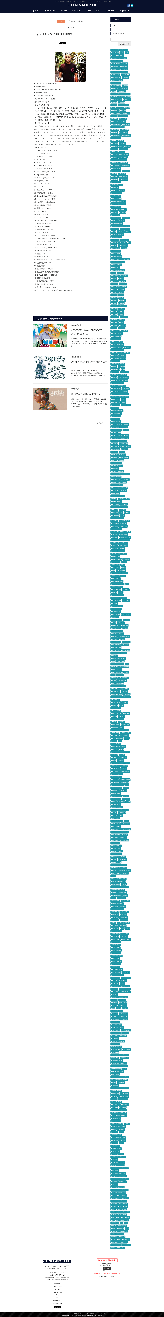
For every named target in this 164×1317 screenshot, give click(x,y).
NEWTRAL (122, 716)
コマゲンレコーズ (116, 1178)
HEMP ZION (121, 460)
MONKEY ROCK (116, 691)
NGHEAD (114, 721)
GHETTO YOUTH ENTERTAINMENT (120, 424)
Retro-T (127, 820)
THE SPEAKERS (126, 1030)
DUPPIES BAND (116, 369)
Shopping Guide (125, 11)
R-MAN (126, 785)
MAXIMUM (114, 655)
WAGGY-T (114, 1096)
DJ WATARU (123, 325)
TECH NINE (124, 1019)
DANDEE (125, 248)
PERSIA (124, 768)
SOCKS (120, 931)
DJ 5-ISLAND (115, 275)
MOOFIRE (125, 691)
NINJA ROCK (115, 727)
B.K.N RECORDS (116, 113)
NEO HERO (126, 713)
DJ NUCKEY (123, 306)
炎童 (126, 1222)
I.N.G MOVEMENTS (116, 501)
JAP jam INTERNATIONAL (118, 531)
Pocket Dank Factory (116, 776)
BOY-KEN (114, 173)
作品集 (125, 1206)
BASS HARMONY (116, 135)
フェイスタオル (115, 1198)
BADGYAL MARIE (116, 124)
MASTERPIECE (115, 652)
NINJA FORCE (126, 724)
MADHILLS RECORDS (117, 630)
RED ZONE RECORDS (117, 815)
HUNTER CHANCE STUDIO (118, 496)
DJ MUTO (114, 303)
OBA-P (127, 738)
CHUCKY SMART (125, 228)
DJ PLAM (122, 308)
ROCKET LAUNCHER (117, 851)
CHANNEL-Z (126, 217)
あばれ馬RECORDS (116, 1148)
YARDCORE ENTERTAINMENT (119, 1115)
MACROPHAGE (115, 628)
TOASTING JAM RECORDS (118, 1041)
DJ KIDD (114, 292)
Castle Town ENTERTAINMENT (119, 209)
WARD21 (114, 1099)
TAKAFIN (120, 1010)
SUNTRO (114, 999)
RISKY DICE (124, 837)
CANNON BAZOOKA (116, 193)
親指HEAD (122, 1236)
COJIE (128, 231)
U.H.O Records (115, 1071)
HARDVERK (115, 451)
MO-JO (123, 686)
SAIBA (118, 873)
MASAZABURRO (116, 644)
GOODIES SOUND (116, 432)
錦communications (116, 1245)
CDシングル (123, 212)
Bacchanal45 (123, 118)
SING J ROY (124, 920)
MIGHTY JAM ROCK (116, 669)
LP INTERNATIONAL (116, 619)
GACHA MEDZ (115, 407)
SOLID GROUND (116, 933)
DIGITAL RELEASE (118, 33)
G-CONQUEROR (116, 405)
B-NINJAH (127, 107)
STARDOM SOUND (116, 972)
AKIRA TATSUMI (115, 74)
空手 (128, 1228)
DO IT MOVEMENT (116, 336)
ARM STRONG (122, 91)
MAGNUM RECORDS (124, 636)
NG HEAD (121, 719)
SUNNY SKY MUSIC (125, 991)
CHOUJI (128, 226)
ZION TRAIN (115, 1140)
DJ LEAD (114, 294)
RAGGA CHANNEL (116, 793)
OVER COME (126, 752)
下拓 (120, 1206)
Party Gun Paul (115, 763)
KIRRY (113, 586)
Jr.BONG (114, 540)
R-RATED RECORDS (116, 787)
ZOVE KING (115, 1143)
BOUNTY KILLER (116, 168)
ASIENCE (114, 102)
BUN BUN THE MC (116, 182)
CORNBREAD (125, 239)
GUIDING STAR (124, 443)
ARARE (114, 91)
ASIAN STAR (127, 99)
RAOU (113, 801)
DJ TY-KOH (114, 322)
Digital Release (77, 11)
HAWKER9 (114, 454)
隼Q (124, 1245)
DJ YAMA (114, 328)
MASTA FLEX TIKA (116, 647)
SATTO (124, 884)
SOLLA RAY (125, 933)
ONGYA (122, 749)
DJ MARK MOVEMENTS (117, 297)
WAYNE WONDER (123, 1099)
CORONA (123, 242)
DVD (113, 29)
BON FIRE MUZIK (116, 165)
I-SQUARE (121, 498)
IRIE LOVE (123, 509)
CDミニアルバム (115, 215)
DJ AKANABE (124, 275)
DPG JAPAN (115, 355)
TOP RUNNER (115, 1052)
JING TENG (114, 537)
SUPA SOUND (122, 999)
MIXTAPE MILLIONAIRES (118, 683)
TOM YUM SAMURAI (116, 1046)
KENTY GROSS (115, 567)
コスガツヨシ (123, 1176)
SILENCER (120, 909)
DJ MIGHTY (123, 300)
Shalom (114, 898)
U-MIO (125, 1068)
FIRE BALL (124, 391)
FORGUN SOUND (124, 396)
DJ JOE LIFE (121, 289)
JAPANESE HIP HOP (117, 529)
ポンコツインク (115, 1200)
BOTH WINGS (126, 165)
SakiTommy (125, 873)
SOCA (113, 931)
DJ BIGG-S (114, 281)
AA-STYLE (114, 58)
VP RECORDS (115, 1093)
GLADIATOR (124, 427)
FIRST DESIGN (115, 394)
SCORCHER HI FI (116, 887)
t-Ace (113, 1008)
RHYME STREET (116, 823)
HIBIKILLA (114, 473)
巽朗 (120, 1214)
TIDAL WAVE (115, 1035)
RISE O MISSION (116, 834)
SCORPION (125, 887)
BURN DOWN (115, 187)
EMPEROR (123, 374)
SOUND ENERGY (126, 939)
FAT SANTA (126, 388)
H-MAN (128, 446)
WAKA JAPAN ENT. (124, 1096)
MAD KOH (114, 636)
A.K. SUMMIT (120, 55)
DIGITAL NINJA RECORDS (118, 270)
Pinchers (114, 774)
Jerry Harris (114, 534)
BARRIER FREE (125, 129)
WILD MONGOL (115, 1104)
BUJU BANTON (124, 179)
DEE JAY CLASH (116, 259)
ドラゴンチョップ (116, 1189)
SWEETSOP (124, 1005)
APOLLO (126, 85)
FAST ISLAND (122, 385)
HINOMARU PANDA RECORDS (119, 482)
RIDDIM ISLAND (126, 829)
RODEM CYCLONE (116, 853)
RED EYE (114, 812)
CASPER (123, 204)
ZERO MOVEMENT (116, 1134)
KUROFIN (114, 592)
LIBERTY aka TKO (116, 600)
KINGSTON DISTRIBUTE (117, 584)
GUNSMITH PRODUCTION (118, 446)
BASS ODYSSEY (116, 138)
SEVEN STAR (123, 892)
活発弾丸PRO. (115, 1222)
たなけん (123, 1156)
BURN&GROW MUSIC (117, 184)
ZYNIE (122, 1143)
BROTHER (114, 176)
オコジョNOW (115, 1170)
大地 (118, 1211)
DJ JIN (113, 289)
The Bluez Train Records (117, 1027)
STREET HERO (115, 986)
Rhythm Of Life (126, 823)
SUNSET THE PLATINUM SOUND (119, 997)
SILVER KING (115, 914)
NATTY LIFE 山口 (116, 708)
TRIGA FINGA (115, 1057)
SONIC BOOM (115, 936)
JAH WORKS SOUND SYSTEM (119, 523)
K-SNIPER (122, 551)
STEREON (114, 980)
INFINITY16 (124, 507)
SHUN (113, 909)
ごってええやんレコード (117, 1154)
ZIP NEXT (123, 1140)
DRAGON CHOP (116, 361)
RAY (129, 801)
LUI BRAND (121, 622)
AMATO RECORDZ (116, 77)
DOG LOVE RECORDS (117, 333)
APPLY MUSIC (124, 88)
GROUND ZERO (122, 440)
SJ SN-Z (120, 922)
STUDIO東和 (115, 991)
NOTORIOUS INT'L (124, 735)
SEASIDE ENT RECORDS (118, 889)
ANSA (113, 80)
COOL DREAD (115, 239)
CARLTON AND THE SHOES (118, 201)
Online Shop (51, 11)
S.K (113, 873)
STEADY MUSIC (116, 977)
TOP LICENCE (126, 1049)
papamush (121, 760)
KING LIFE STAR (116, 578)
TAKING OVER (124, 1013)
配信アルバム (126, 1239)
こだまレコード (115, 1151)
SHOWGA (123, 906)
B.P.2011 (114, 116)
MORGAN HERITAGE (117, 694)
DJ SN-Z (121, 314)
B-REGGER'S (115, 110)
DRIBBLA (114, 366)
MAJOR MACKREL (116, 641)
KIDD (113, 570)
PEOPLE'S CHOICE (116, 765)
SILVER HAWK (125, 911)
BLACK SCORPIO (124, 154)
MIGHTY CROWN (125, 666)
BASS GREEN (124, 132)
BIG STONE (115, 149)
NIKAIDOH (121, 721)
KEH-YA (124, 562)
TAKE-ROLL (115, 1013)
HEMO (113, 460)
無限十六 (114, 1225)
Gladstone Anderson (116, 429)
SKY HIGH (123, 925)
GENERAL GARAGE (116, 413)
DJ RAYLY (114, 311)
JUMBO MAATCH (116, 542)
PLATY (120, 774)
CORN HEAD (115, 242)
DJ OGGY (114, 308)
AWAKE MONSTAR (124, 104)
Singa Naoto (115, 917)
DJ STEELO (124, 317)
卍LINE (124, 1209)
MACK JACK (125, 625)
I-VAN (128, 498)
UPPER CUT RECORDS (117, 1077)
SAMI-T (114, 876)
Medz (113, 661)
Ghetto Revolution (116, 421)
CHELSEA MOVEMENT (117, 223)
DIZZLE (114, 272)
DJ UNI (121, 322)
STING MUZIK (123, 980)
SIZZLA (114, 922)
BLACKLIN (114, 154)
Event (98, 11)
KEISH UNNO (115, 564)
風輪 (129, 1245)
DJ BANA (121, 278)
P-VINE (122, 754)
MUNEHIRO (127, 697)
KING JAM (122, 575)
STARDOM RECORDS (117, 969)
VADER (114, 1082)
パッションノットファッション (119, 1192)
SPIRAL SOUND (116, 966)
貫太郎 (113, 1239)
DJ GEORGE (123, 283)
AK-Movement (124, 66)
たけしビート (115, 1156)
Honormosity (115, 487)
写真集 (118, 1209)
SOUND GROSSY (116, 942)
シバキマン (114, 1181)
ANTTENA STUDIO (116, 82)
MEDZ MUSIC (121, 661)
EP (120, 377)
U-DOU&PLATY (115, 1066)
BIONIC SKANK (124, 149)
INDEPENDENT (115, 507)
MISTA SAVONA (124, 677)
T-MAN (119, 1008)
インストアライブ (116, 1167)
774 (127, 52)
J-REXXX (128, 512)
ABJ (113, 60)
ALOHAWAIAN (126, 74)
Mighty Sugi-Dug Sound (117, 672)
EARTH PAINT (115, 372)
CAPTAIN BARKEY (116, 198)
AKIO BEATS (124, 71)
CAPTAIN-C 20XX (116, 195)
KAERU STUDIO (116, 556)
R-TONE (126, 787)
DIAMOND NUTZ (116, 267)
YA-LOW (124, 1110)
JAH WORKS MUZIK (124, 520)
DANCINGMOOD (116, 248)
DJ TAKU (122, 319)
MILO (113, 674)
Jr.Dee (120, 540)
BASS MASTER (126, 135)
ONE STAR (114, 749)
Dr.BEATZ (123, 355)
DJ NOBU (122, 303)
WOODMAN (123, 1107)
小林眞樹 (114, 1214)
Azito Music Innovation (117, 107)
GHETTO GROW (116, 418)
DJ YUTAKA (122, 328)
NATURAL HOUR (116, 710)
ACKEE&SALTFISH (116, 63)
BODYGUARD (124, 162)
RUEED (124, 867)
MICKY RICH (115, 666)
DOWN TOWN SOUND (117, 352)
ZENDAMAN (115, 1132)
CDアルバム (114, 212)
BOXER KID (126, 171)
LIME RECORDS (126, 614)
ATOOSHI (114, 104)
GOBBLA (126, 429)
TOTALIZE (126, 1054)
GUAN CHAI (115, 443)
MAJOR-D (122, 639)
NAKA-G (126, 702)
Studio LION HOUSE (125, 988)
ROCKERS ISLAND (116, 845)
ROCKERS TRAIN (116, 848)
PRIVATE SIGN (125, 782)
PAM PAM (124, 757)
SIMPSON (123, 914)
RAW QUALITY (121, 801)
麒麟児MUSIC (121, 1247)
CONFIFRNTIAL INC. (116, 237)
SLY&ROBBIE (115, 928)
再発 (113, 1209)
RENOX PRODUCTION (117, 820)
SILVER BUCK (115, 911)
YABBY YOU (115, 1112)
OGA (120, 741)
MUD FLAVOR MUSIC (117, 697)
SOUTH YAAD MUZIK (117, 955)
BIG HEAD (127, 146)
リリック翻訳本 (123, 1203)
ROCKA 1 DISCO (125, 840)
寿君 (123, 1211)
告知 (113, 1211)
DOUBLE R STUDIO (116, 347)
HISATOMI (114, 484)
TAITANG (126, 1008)
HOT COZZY (115, 490)
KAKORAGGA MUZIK (117, 559)
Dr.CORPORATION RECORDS (119, 358)
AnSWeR (120, 80)
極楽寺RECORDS (120, 1220)
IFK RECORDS (115, 504)
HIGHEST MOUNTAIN (125, 473)
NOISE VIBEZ (115, 732)
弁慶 (125, 1214)
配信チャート (124, 1242)
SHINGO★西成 (125, 900)
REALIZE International (117, 807)
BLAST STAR (124, 157)
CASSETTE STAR (116, 206)
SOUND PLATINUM (116, 950)
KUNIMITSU (126, 589)
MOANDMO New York (117, 688)
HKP (121, 484)
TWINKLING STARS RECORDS (119, 1063)
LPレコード (127, 619)
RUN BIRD (114, 870)
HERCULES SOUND (116, 462)
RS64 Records (123, 859)
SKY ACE (127, 922)
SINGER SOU (115, 920)
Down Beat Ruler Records (118, 350)
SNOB (128, 928)
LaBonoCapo (115, 597)
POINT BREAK (115, 779)
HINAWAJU (126, 479)
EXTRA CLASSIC (124, 380)
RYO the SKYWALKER (125, 870)
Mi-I (123, 663)
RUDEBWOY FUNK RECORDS (119, 864)
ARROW (114, 93)
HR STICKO (123, 490)
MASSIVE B (125, 644)
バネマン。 (125, 1189)
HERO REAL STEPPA (117, 465)
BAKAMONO (115, 127)
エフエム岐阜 (126, 1167)
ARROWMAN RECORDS (124, 93)
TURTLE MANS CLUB (117, 1060)
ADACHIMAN (115, 66)
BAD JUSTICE (126, 124)
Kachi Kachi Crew (123, 553)
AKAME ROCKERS (116, 69)
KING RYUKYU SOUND (117, 581)
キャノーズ (114, 1176)
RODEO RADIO (115, 856)
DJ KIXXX (121, 292)
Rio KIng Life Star (124, 831)
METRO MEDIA (115, 663)
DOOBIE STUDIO (116, 339)
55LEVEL (125, 49)
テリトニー (114, 1184)
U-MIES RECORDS (116, 1068)
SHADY (125, 895)
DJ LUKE (121, 294)
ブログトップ (116, 19)
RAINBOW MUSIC (116, 796)
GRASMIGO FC (124, 438)
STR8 (123, 983)
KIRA (127, 584)
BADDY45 (123, 121)
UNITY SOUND (115, 1074)
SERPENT (114, 892)
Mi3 (127, 663)
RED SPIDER (123, 812)
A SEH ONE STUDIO (116, 99)
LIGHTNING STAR (116, 611)
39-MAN (114, 49)
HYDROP (114, 498)
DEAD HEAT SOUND (116, 256)
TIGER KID (123, 1035)
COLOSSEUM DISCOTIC (117, 234)
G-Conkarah (122, 402)
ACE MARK (119, 60)
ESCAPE (126, 377)
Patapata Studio (125, 763)
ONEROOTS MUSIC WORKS (118, 746)
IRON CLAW (115, 512)
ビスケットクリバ (122, 1195)
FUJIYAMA (114, 402)
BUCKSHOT (115, 179)
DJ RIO (121, 311)
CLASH (114, 231)
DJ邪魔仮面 (114, 330)
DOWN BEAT (127, 347)
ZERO (122, 1132)
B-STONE (123, 110)
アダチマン (114, 1159)
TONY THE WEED (116, 1049)
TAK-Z (113, 1010)
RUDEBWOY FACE (116, 862)
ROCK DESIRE (115, 842)
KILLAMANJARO (121, 570)
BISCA (113, 151)
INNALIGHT (114, 509)
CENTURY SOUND (116, 217)
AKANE (125, 69)
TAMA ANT (114, 1016)
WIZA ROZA (115, 1107)
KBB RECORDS (115, 562)
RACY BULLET (115, 790)
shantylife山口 (122, 898)
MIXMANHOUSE (122, 680)
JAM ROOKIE (124, 526)
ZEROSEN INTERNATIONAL (118, 1137)
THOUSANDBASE (116, 1032)
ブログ (72, 27)
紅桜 (113, 1233)
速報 (119, 1239)
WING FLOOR (125, 1104)
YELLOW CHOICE (116, 1121)
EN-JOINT (114, 377)
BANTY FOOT (115, 129)
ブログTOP (101, 423)
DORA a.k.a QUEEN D (117, 341)
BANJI (122, 127)
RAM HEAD (125, 796)
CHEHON (122, 220)
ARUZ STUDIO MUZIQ (125, 96)
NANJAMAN (115, 705)
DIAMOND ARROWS (116, 264)
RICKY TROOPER (116, 826)
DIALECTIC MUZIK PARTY (118, 261)
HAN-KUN (125, 449)
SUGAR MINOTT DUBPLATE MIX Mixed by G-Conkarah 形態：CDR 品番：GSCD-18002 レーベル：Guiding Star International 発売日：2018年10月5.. (89, 373)
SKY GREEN (115, 925)
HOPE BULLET (124, 487)
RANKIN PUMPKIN (116, 798)
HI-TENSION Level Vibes (117, 471)
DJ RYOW (114, 314)
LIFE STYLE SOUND (117, 608)
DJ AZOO (114, 278)
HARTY (122, 451)
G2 (129, 405)
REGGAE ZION (115, 818)
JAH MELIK (114, 520)
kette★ (124, 567)
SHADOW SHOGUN (116, 895)
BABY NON (114, 118)
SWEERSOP (115, 1005)
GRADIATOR (115, 438)
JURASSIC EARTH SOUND (118, 548)
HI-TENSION (115, 468)
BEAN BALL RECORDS (117, 140)
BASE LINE (114, 132)
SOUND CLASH (115, 939)
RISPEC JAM (115, 840)
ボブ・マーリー (125, 1198)
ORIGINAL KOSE (116, 752)
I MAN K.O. (124, 504)
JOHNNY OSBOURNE (125, 537)
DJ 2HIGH (121, 272)
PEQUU (126, 765)
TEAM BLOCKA (123, 1016)
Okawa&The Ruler (116, 743)
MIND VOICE (115, 677)
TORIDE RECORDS (116, 1054)
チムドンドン (123, 1181)
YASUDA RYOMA (116, 1118)
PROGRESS (115, 785)
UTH (127, 1077)
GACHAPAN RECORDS (117, 410)
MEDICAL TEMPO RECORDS (118, 658)
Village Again (115, 1085)
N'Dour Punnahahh (116, 702)
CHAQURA (114, 220)
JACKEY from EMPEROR (117, 518)
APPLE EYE (115, 88)
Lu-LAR (114, 622)
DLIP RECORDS (124, 330)
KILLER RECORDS (116, 573)
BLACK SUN (115, 157)
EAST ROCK (115, 374)
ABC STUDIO (123, 58)
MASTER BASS (115, 650)
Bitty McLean (121, 151)
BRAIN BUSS (123, 173)
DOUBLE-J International (117, 344)
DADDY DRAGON (123, 245)
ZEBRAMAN (121, 1129)
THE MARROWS (116, 1030)
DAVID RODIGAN (116, 253)
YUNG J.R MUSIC (116, 1126)
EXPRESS (114, 380)
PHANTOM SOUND (125, 771)
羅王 (118, 1233)
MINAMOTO (120, 674)
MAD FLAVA (125, 628)
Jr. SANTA (127, 540)
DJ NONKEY (115, 306)
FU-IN (124, 399)
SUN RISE (114, 994)
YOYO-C (127, 1123)
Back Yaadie (115, 121)
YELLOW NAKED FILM (117, 1123)
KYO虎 (121, 592)
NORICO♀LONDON (126, 732)
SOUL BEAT (124, 936)
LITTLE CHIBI (115, 617)
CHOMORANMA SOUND (117, 226)
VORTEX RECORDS (116, 1090)
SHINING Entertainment (117, 903)
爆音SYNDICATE (123, 1225)
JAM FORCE (115, 526)
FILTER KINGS (115, 391)
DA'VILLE (114, 245)
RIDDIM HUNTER (116, 829)
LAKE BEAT (124, 597)
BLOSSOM (114, 160)
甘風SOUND (121, 1228)
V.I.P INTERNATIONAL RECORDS (119, 1079)
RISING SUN (115, 837)
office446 (114, 741)
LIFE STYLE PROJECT (117, 606)
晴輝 (113, 1217)
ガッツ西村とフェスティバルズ (119, 1173)
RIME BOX (114, 831)
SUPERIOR (114, 1002)
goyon (126, 435)
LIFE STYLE (126, 600)
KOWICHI (120, 586)
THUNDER (125, 1032)
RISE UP (125, 834)
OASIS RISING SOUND (117, 738)
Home (37, 11)
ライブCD (124, 1200)
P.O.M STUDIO (115, 757)
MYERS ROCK (115, 699)
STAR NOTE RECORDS (117, 975)
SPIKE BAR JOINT (116, 964)
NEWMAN (114, 716)
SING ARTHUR (124, 917)
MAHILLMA (114, 639)
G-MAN (124, 405)
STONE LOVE (115, 983)
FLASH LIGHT (125, 394)
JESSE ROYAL (123, 534)
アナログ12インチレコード (118, 1162)
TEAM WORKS (115, 1019)
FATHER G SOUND (116, 388)
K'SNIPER (114, 551)
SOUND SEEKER (116, 953)
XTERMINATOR (115, 1110)
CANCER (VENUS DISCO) (118, 190)
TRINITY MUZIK (124, 1057)
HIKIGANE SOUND (116, 476)
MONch (126, 688)
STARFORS (126, 972)
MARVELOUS (127, 641)
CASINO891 (115, 204)
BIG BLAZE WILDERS (117, 146)
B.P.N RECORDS (123, 116)
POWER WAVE (115, 782)
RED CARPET (125, 809)
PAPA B (114, 760)
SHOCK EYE (115, 906)
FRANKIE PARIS (116, 399)
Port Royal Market (126, 779)
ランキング (114, 1203)
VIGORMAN (121, 1082)
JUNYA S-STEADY (123, 545)
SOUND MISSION (116, 944)
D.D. (129, 242)
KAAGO (114, 553)
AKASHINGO (115, 71)
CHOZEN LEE (115, 228)
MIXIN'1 (114, 680)
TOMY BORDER (115, 1043)
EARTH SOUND (125, 372)
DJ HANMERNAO (116, 286)
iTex (122, 512)
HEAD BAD (114, 457)
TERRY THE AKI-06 (116, 1024)
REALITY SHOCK (116, 804)
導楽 (128, 1211)
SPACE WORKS (115, 958)
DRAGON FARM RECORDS (118, 363)
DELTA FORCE (126, 259)
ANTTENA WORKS (116, 85)
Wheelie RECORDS (116, 1101)
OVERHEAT (115, 754)
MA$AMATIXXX (115, 625)
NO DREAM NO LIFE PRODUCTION (120, 730)
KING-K (125, 573)
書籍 (118, 1217)
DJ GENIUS (114, 283)
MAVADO (124, 652)
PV (121, 785)
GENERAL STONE (116, 416)
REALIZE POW (115, 809)
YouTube (64, 11)
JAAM (123, 515)
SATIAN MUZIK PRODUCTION (119, 881)
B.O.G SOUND (126, 113)
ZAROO (114, 1129)
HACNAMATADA (115, 449)
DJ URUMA (114, 325)
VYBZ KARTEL (125, 1093)
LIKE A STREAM (116, 614)
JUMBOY (125, 542)
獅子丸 (113, 1228)
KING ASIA (114, 575)
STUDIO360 (115, 988)
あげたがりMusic (116, 1145)
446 (122, 52)
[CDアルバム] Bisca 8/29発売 (85, 394)
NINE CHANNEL (115, 724)
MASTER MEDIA (126, 650)
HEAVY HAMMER (124, 457)
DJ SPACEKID (115, 317)
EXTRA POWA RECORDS (118, 383)
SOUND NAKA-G (116, 947)
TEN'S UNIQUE (115, 1021)
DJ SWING (114, 319)
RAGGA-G (124, 790)
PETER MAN (115, 771)
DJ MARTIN (114, 300)
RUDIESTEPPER (116, 867)
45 (119, 49)
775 (113, 55)
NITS (122, 727)
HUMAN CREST (115, 493)
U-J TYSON (124, 1066)
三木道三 (114, 1206)
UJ (122, 1071)
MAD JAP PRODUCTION (117, 633)
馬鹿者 (113, 1247)
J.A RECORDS (115, 515)
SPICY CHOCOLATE (116, 961)
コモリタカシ (126, 1178)
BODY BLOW (115, 162)
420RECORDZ (115, 52)
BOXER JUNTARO (116, 171)
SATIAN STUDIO (116, 884)
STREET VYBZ (125, 986)
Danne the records (116, 250)
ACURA (125, 63)
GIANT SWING (115, 427)
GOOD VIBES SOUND (117, 435)
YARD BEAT (123, 1112)
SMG (123, 928)
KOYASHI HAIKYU (116, 589)
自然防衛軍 (114, 1236)
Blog (89, 11)
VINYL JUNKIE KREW (117, 1088)
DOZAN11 (127, 352)
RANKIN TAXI (127, 798)
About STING (110, 11)
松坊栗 (127, 1217)
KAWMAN (127, 559)
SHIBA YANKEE (115, 900)
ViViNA (126, 1088)
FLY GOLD (114, 396)
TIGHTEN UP (115, 1038)
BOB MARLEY (123, 160)
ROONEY (114, 859)
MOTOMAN (127, 694)
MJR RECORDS (115, 686)
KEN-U (122, 564)
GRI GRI (114, 440)
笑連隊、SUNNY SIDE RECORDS (119, 1231)
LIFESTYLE (115, 603)
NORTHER (114, 735)
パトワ (113, 1195)
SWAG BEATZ (123, 1002)
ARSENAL (114, 96)
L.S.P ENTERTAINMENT (117, 595)
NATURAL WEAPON (116, 713)
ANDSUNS (126, 77)
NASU (122, 705)
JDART (128, 531)
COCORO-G (121, 231)
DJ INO (124, 286)
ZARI (124, 1126)
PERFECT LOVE (116, 768)
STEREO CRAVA (126, 977)
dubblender (122, 366)
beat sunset (115, 143)
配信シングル (115, 1242)
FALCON (114, 385)
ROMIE (123, 856)
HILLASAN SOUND (116, 479)
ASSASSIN (122, 102)
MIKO (127, 672)
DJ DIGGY (122, 281)
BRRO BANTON (123, 176)
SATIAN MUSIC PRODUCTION (119, 878)
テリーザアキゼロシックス (118, 1187)
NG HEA (114, 719)
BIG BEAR (123, 143)
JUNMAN (114, 545)
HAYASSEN (122, 454)
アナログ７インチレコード (118, 1165)
